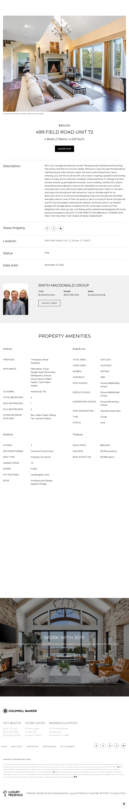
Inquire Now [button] (64, 149)
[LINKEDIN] (109, 745)
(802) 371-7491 (10, 728)
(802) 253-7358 (10, 732)
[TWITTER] (116, 745)
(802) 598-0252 (71, 295)
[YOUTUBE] (123, 745)
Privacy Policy (118, 793)
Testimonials (49, 746)
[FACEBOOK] (96, 745)
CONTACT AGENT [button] (49, 303)
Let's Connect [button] (64, 656)
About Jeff (16, 746)
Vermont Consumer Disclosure (17, 759)
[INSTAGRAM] (103, 745)
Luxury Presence (78, 793)
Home (4, 746)
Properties (32, 746)
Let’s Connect (67, 747)
